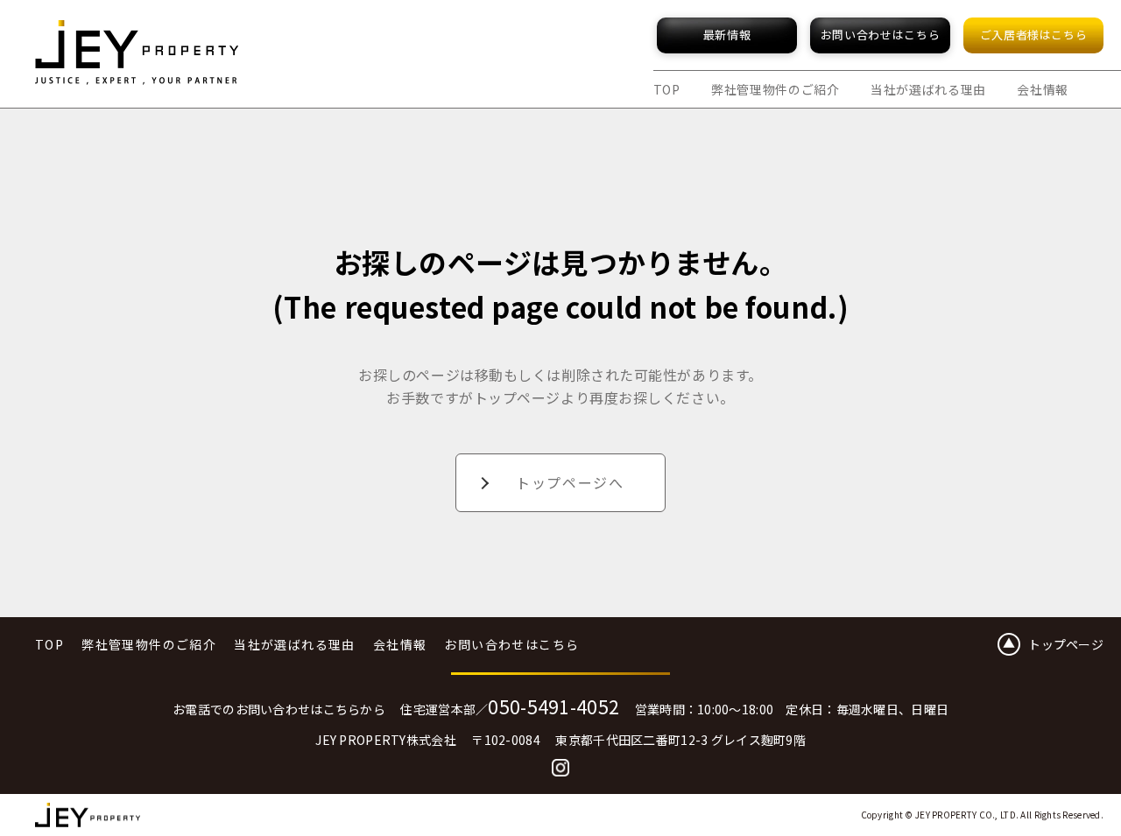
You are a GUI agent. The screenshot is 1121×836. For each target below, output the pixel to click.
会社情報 (1042, 89)
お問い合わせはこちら (881, 34)
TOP (666, 89)
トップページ (1065, 644)
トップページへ (570, 482)
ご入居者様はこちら (1034, 34)
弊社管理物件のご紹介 (775, 89)
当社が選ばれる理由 (928, 89)
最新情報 (727, 34)
